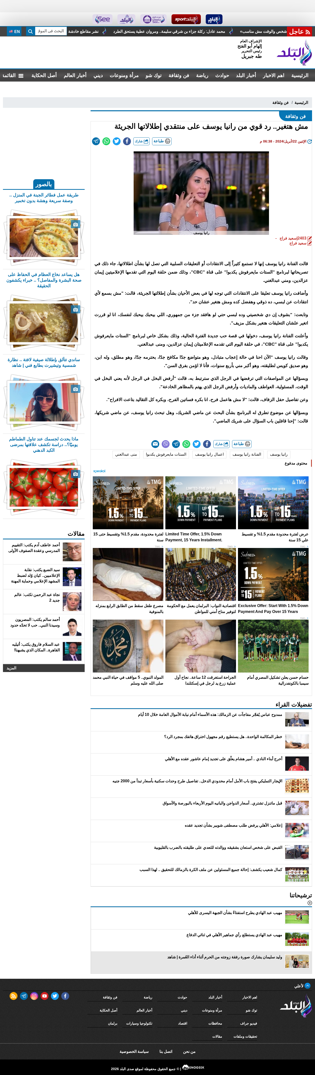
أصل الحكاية (44, 75)
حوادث (222, 75)
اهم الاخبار (273, 75)
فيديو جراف (248, 1023)
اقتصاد (182, 1023)
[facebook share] (127, 141)
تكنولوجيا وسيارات (139, 1023)
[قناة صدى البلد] (214, 19)
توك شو (154, 75)
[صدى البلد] (294, 52)
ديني (98, 75)
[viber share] (166, 444)
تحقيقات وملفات (245, 1036)
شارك (139, 141)
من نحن (189, 1051)
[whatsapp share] (106, 141)
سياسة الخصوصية (134, 1051)
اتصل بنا (165, 1051)
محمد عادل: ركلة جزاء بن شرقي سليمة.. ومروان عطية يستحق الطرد (241, 31)
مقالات (217, 1036)
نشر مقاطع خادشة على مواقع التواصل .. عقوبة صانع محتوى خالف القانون (111, 31)
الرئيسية (300, 75)
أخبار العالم (75, 75)
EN (16, 32)
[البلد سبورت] (186, 19)
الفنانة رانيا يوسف (247, 454)
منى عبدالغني (126, 454)
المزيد (11, 668)
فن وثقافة (179, 75)
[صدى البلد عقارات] (126, 19)
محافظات (215, 1023)
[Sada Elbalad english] (102, 19)
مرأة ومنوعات (124, 75)
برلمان (112, 1023)
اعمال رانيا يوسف (209, 454)
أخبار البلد (246, 75)
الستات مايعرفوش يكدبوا (166, 454)
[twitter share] (117, 141)
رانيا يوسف (279, 454)
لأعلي (299, 986)
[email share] (96, 141)
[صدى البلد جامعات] (153, 19)
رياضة (202, 75)
